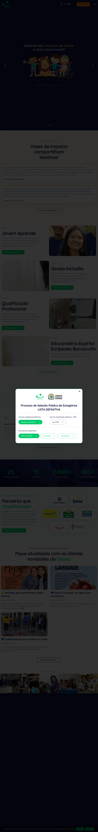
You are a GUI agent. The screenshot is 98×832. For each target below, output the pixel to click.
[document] (49, 416)
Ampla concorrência (28, 422)
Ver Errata (46, 436)
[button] (79, 391)
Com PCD (55, 422)
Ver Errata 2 (65, 436)
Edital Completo (27, 436)
